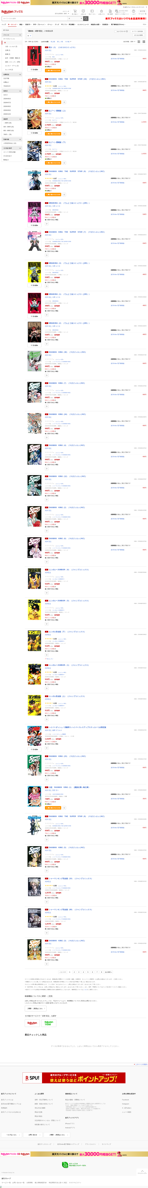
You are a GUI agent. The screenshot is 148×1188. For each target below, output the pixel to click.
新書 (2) (7, 54)
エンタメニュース (83, 24)
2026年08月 (7, 106)
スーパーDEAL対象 (9, 152)
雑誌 (21, 24)
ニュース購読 (126, 1112)
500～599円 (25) (8, 127)
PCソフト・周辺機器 (67, 24)
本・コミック (12, 24)
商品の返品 (38, 1116)
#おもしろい (50, 658)
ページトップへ (142, 1173)
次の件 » (108, 972)
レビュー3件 (62, 86)
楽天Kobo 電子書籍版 (117, 58)
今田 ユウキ (56, 206)
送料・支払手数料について (44, 1100)
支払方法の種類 (40, 1108)
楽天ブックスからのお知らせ (11, 1112)
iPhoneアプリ (70, 1123)
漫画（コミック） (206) (12, 62)
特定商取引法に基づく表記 (58, 1182)
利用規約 (4, 1108)
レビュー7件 (62, 885)
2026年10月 (7, 114)
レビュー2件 (59, 54)
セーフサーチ (121, 31)
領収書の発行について (42, 1124)
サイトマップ (106, 1144)
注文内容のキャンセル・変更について (47, 1120)
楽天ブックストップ (44, 1144)
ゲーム (50, 24)
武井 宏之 (48, 50)
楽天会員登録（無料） (61, 13)
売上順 (53, 41)
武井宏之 (48, 572)
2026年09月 (7, 110)
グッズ (57, 24)
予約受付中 (7, 86)
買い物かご (75, 14)
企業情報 (30, 1182)
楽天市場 (142, 11)
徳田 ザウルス (57, 730)
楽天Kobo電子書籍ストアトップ (68, 1144)
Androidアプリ (70, 1128)
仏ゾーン (54, 120)
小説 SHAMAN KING (57, 794)
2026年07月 (7, 102)
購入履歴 (110, 14)
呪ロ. (53, 57)
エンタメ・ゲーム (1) (12, 66)
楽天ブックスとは (7, 1100)
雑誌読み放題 (95, 24)
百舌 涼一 (55, 790)
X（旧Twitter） (127, 1108)
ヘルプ (134, 14)
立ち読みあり (7, 156)
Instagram (125, 1104)
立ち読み (35, 69)
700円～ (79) (7, 134)
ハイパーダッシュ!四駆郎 (59, 734)
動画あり (6, 160)
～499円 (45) (7, 123)
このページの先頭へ (141, 1064)
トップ (4, 24)
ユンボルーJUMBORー (58, 579)
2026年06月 (7, 98)
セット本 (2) (9, 69)
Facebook (125, 1100)
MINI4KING (55, 210)
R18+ (144, 24)
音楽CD (27, 24)
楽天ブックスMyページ (122, 14)
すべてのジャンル (9, 39)
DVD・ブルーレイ (39, 24)
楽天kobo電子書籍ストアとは (11, 1104)
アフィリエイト (90, 1144)
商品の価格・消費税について (75, 1100)
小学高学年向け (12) (9, 143)
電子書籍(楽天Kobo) (117, 24)
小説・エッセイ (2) (11, 46)
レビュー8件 (62, 672)
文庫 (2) (7, 50)
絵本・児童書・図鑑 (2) (12, 58)
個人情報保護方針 (41, 1182)
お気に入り (101, 14)
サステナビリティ (75, 1182)
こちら (85, 989)
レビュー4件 (62, 639)
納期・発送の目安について (44, 1104)
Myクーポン (92, 14)
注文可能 (6, 78)
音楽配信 (105, 24)
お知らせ (83, 14)
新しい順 (60, 41)
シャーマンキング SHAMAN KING (61, 361)
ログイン (65, 11)
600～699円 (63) (8, 130)
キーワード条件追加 (137, 31)
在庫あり (6, 82)
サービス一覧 (142, 14)
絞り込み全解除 (138, 35)
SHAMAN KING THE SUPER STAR (61, 88)
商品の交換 (38, 1112)
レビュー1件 (59, 118)
